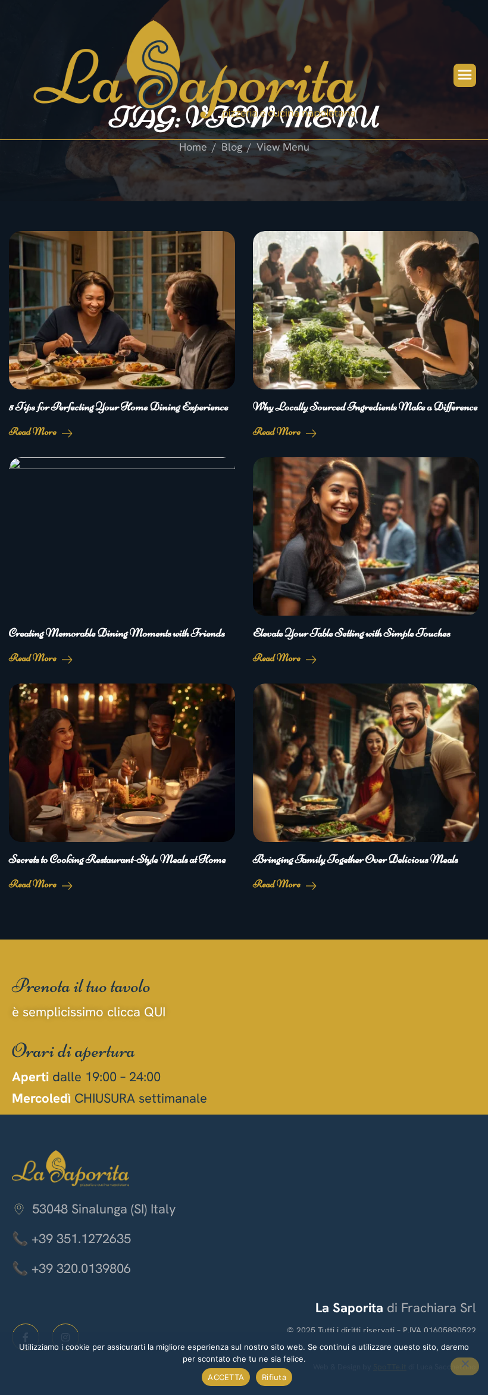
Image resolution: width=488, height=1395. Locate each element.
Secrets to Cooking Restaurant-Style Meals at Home (117, 858)
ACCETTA (226, 1377)
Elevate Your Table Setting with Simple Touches (352, 632)
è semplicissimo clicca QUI (88, 1011)
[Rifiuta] (465, 1366)
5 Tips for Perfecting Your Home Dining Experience (119, 406)
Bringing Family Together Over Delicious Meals (355, 858)
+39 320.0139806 (81, 1268)
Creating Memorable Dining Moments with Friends (117, 632)
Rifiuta (274, 1377)
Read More (33, 431)
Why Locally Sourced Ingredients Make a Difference (365, 406)
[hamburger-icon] (464, 75)
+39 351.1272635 (81, 1238)
